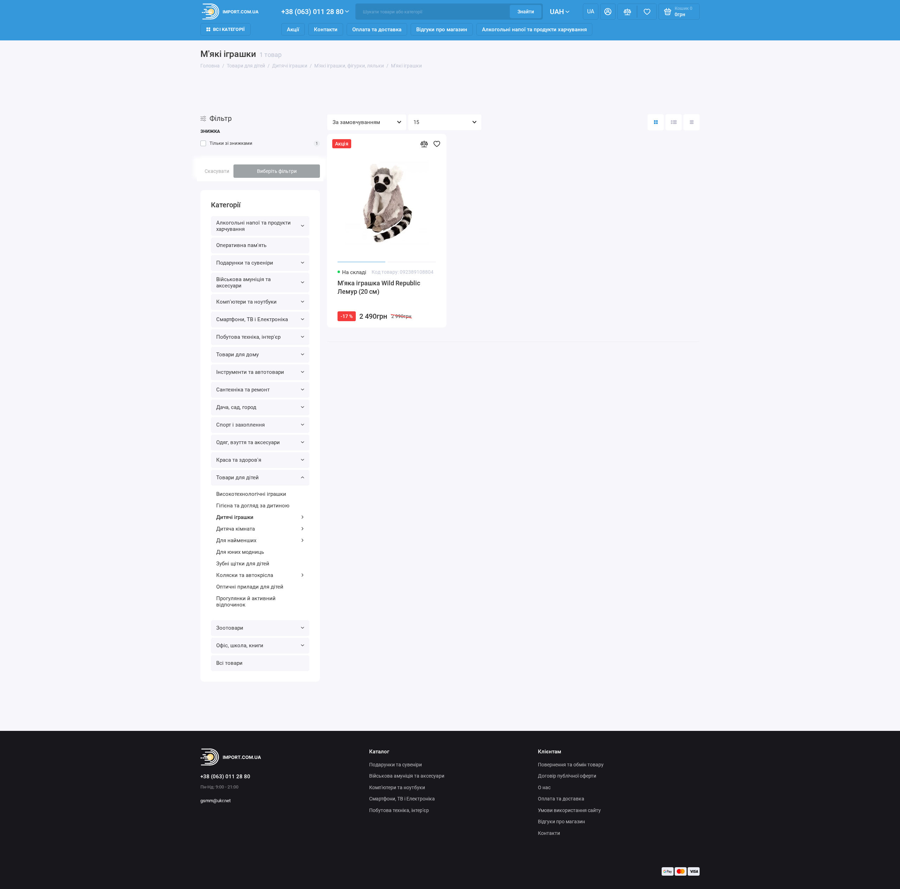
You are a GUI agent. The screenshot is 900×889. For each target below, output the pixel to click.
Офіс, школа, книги (239, 645)
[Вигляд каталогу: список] (674, 122)
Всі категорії (229, 29)
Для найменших (236, 540)
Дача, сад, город (236, 407)
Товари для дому (237, 354)
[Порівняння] (627, 12)
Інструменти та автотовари (250, 372)
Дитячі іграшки (234, 517)
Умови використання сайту (569, 810)
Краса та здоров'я (238, 460)
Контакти (326, 29)
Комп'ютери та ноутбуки (246, 302)
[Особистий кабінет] (608, 12)
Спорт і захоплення (240, 425)
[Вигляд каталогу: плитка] (656, 122)
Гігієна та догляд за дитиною (252, 505)
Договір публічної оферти (567, 776)
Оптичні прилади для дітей (249, 587)
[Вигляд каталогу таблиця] (691, 122)
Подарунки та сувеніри (244, 263)
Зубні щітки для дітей (242, 563)
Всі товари (229, 663)
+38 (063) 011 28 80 (312, 11)
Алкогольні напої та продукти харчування (534, 29)
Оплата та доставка (376, 29)
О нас (544, 787)
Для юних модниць (240, 552)
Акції (293, 29)
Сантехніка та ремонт (243, 390)
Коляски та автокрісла (244, 575)
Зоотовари (229, 628)
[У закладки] (436, 143)
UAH (557, 11)
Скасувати (217, 171)
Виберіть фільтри (277, 171)
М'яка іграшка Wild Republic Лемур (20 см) (379, 287)
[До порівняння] (424, 143)
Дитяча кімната (235, 529)
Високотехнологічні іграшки (251, 494)
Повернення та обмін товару (571, 764)
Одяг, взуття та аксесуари (248, 442)
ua (590, 11)
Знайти (526, 11)
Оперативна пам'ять (241, 245)
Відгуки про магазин (441, 29)
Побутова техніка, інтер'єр (248, 337)
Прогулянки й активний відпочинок (246, 601)
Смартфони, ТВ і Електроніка (252, 319)
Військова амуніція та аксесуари (243, 282)
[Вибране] (646, 12)
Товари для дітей (237, 477)
